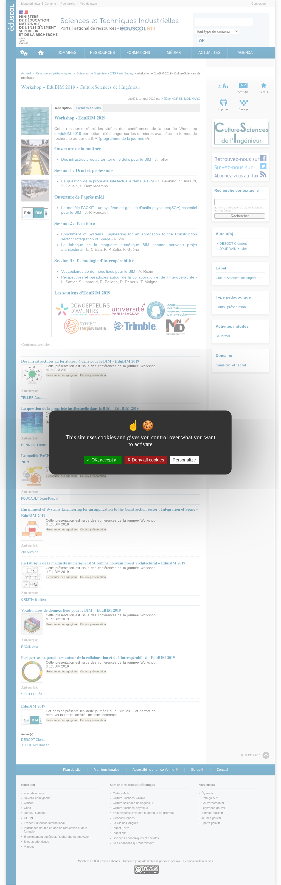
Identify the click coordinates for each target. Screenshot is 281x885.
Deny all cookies (147, 460)
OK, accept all (104, 460)
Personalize (184, 460)
